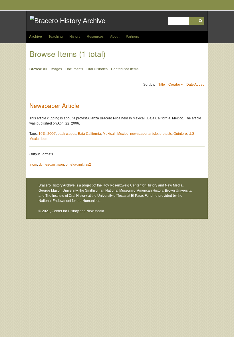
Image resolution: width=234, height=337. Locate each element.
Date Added (195, 85)
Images (56, 69)
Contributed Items (124, 69)
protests (166, 134)
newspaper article (144, 134)
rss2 (87, 165)
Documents (74, 69)
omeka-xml (74, 165)
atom (33, 165)
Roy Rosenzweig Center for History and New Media (143, 185)
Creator (174, 85)
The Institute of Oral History (66, 196)
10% (42, 134)
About (114, 37)
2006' (51, 134)
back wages (67, 134)
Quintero (180, 134)
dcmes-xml (47, 165)
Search (200, 21)
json (60, 165)
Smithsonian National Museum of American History (124, 190)
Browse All (38, 69)
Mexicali (109, 134)
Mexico (122, 134)
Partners (132, 37)
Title (161, 85)
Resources (95, 37)
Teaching (56, 37)
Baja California (89, 134)
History (74, 37)
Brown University (178, 190)
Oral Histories (97, 69)
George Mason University (58, 190)
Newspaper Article (54, 105)
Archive (35, 37)
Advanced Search (193, 21)
